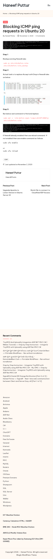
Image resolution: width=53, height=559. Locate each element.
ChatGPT (7, 432)
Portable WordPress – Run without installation (23, 353)
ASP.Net (6, 415)
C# (4, 425)
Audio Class (7, 418)
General (6, 443)
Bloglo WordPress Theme (27, 555)
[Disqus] (26, 227)
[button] (11, 177)
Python (6, 481)
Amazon (6, 397)
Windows (7, 502)
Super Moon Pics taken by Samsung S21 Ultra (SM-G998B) (23, 540)
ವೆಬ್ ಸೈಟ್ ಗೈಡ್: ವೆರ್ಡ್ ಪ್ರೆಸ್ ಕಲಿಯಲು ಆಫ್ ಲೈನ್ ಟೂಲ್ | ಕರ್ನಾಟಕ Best (26, 351)
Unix (5, 22)
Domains (6, 436)
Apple (5, 408)
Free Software (8, 439)
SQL (4, 488)
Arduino (6, 411)
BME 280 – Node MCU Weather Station (18, 527)
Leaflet (6, 453)
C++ (4, 429)
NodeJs (6, 467)
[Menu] (49, 5)
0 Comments (40, 36)
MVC (5, 460)
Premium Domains (10, 478)
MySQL (6, 464)
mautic (5, 457)
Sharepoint (7, 485)
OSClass (6, 474)
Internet (6, 446)
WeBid (5, 499)
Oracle (5, 471)
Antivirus (6, 404)
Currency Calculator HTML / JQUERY (17, 521)
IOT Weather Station (11, 515)
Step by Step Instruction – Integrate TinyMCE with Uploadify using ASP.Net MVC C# (26, 370)
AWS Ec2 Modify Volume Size (14, 533)
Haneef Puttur (16, 5)
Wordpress (7, 506)
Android (6, 401)
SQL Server (7, 492)
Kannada (6, 450)
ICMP (6, 159)
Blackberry (7, 422)
